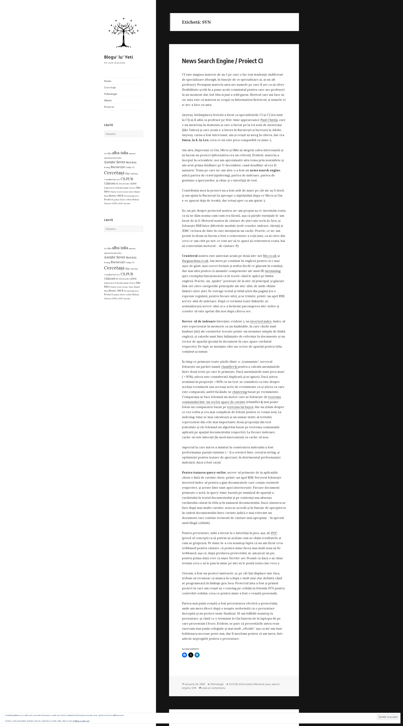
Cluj (127, 173)
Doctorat (124, 183)
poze (137, 196)
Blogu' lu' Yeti (118, 57)
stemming (273, 271)
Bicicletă (131, 162)
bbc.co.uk (270, 256)
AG (105, 153)
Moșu (106, 196)
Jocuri (119, 192)
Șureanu (127, 203)
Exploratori (109, 188)
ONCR (120, 195)
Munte (108, 100)
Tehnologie (110, 93)
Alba (109, 153)
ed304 (132, 183)
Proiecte (109, 106)
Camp (128, 167)
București (118, 167)
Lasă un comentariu (213, 688)
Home (107, 81)
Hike (138, 187)
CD (133, 167)
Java (268, 684)
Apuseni (132, 153)
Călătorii (109, 183)
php (132, 196)
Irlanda (113, 192)
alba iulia (120, 152)
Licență (125, 192)
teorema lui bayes (240, 407)
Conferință (134, 174)
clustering (239, 392)
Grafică (132, 188)
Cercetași (110, 87)
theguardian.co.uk (195, 261)
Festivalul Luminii (121, 188)
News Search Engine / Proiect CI (222, 61)
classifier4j (229, 367)
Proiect (108, 199)
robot (129, 199)
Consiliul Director (112, 179)
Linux (131, 192)
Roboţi (135, 199)
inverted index (261, 321)
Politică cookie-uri (81, 721)
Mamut (137, 192)
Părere (123, 199)
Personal (127, 196)
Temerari (107, 203)
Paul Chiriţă (269, 120)
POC (274, 533)
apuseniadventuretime (113, 158)
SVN (193, 688)
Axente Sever (114, 162)
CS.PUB (127, 179)
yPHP (120, 203)
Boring (107, 167)
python (116, 200)
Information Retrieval (251, 684)
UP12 (114, 203)
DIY (117, 184)
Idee (107, 191)
